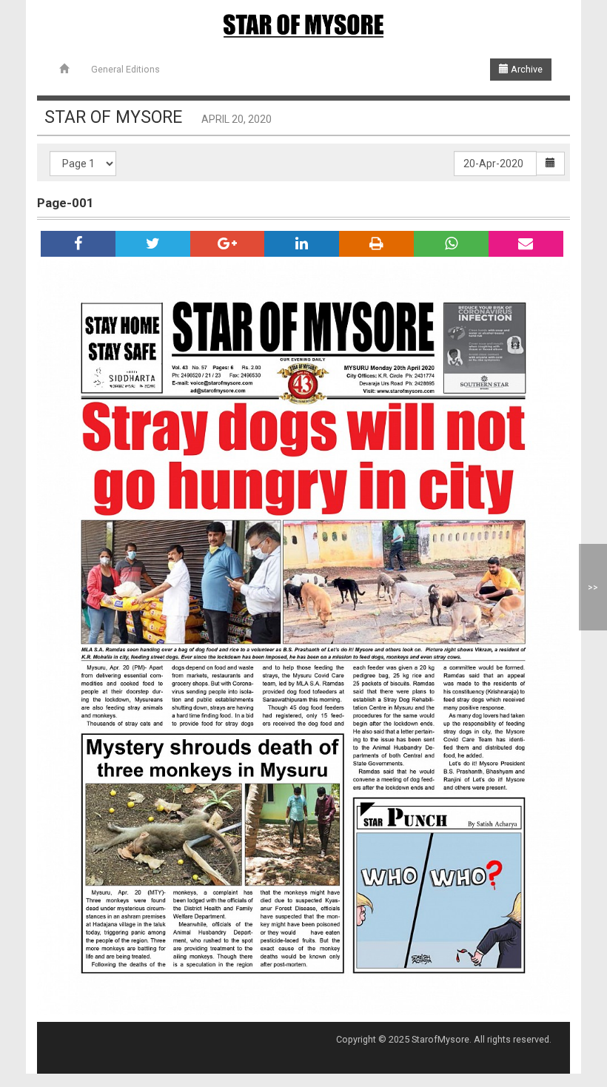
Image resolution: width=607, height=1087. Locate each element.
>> (593, 587)
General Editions (125, 69)
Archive (526, 69)
